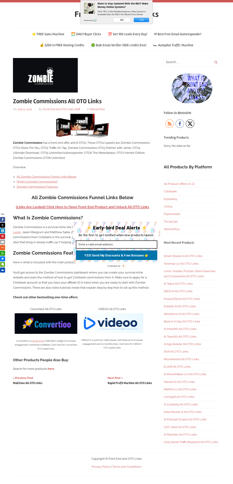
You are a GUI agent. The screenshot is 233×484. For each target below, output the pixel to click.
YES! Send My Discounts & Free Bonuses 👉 (116, 255)
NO (122, 20)
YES (141, 20)
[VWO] (97, 20)
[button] (116, 227)
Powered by (89, 20)
